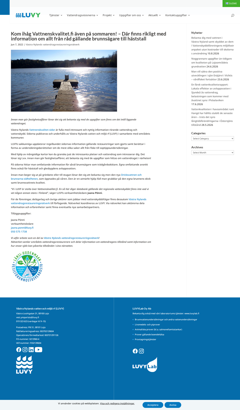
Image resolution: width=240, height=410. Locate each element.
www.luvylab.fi (191, 313)
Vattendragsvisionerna (81, 15)
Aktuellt (153, 15)
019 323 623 (21, 321)
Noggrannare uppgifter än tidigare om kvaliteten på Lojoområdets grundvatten (211, 62)
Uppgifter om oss (130, 15)
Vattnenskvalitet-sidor (42, 129)
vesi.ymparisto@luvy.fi (27, 317)
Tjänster (54, 15)
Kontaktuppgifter (176, 15)
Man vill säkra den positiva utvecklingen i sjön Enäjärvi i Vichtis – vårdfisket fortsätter (211, 75)
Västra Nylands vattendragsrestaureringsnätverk (53, 44)
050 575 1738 (19, 231)
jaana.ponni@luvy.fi (22, 227)
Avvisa (172, 404)
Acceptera (152, 404)
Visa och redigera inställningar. (117, 403)
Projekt (107, 15)
